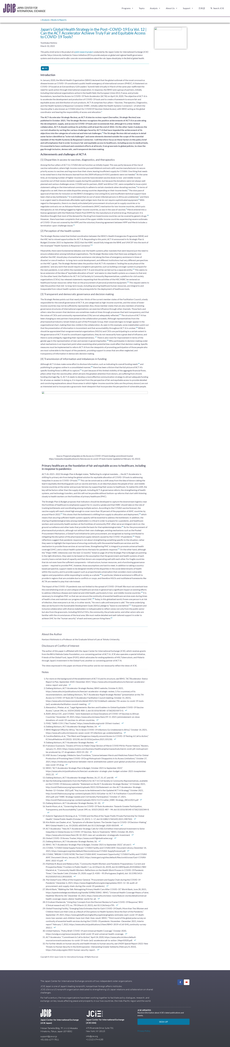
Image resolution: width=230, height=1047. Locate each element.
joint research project (84, 52)
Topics (142, 8)
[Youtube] (186, 982)
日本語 (202, 8)
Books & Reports (59, 19)
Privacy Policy (143, 1031)
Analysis (154, 8)
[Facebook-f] (180, 982)
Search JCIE (218, 8)
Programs (126, 8)
